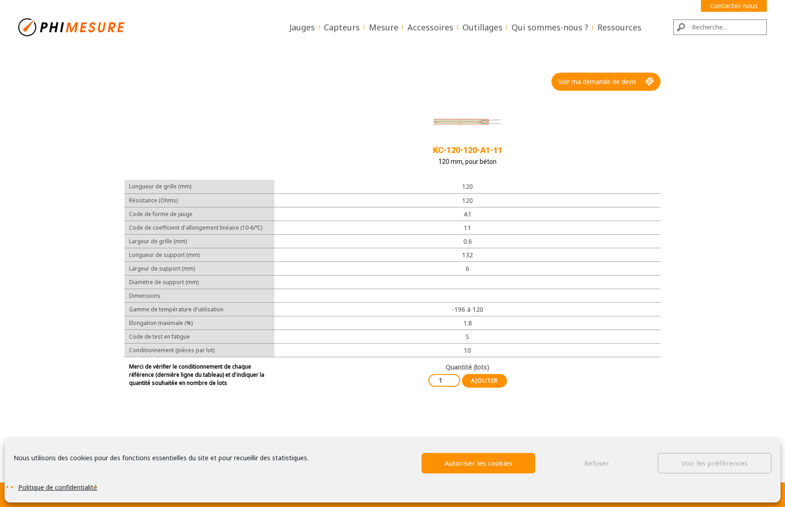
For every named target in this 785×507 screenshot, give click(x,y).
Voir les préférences (714, 463)
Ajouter (484, 380)
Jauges (302, 27)
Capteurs (342, 27)
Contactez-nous (734, 5)
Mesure (383, 27)
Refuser (596, 463)
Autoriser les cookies (478, 463)
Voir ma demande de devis (597, 81)
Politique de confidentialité (57, 487)
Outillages (482, 27)
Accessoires (430, 27)
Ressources (619, 27)
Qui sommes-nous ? (550, 27)
